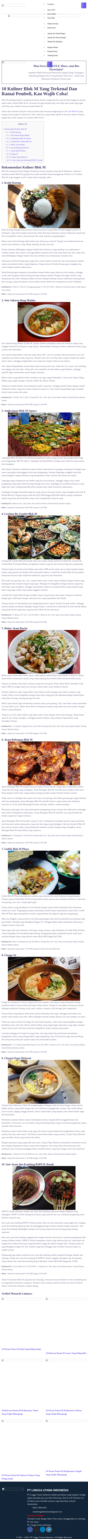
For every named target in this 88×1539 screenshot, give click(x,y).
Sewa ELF (51, 10)
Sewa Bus (51, 18)
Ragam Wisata (52, 47)
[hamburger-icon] (83, 5)
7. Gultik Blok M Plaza (16, 151)
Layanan (50, 4)
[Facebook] (30, 1529)
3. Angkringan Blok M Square (18, 138)
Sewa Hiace (51, 14)
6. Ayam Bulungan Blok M (17, 148)
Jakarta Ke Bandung (54, 42)
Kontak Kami (52, 51)
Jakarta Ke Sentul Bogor (56, 33)
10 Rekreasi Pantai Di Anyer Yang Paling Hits (66, 1353)
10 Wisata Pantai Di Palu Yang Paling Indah (21, 1349)
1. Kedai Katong (13, 132)
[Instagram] (36, 1529)
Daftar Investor (52, 24)
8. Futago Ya (12, 154)
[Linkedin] (42, 1529)
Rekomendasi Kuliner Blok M (15, 129)
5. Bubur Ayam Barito (15, 145)
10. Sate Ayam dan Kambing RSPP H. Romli (24, 160)
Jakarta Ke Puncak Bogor (56, 38)
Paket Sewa (51, 28)
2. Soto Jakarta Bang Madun (17, 135)
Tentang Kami (52, 55)
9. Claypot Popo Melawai (16, 157)
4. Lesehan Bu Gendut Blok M (18, 141)
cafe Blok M (73, 111)
